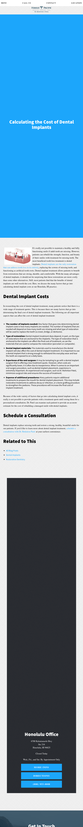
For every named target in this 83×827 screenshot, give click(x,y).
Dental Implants (13, 455)
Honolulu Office (41, 734)
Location (76, 3)
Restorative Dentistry (15, 459)
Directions (41, 775)
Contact (51, 3)
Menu (4, 3)
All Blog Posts (12, 450)
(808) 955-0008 (41, 784)
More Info (41, 767)
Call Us (26, 3)
